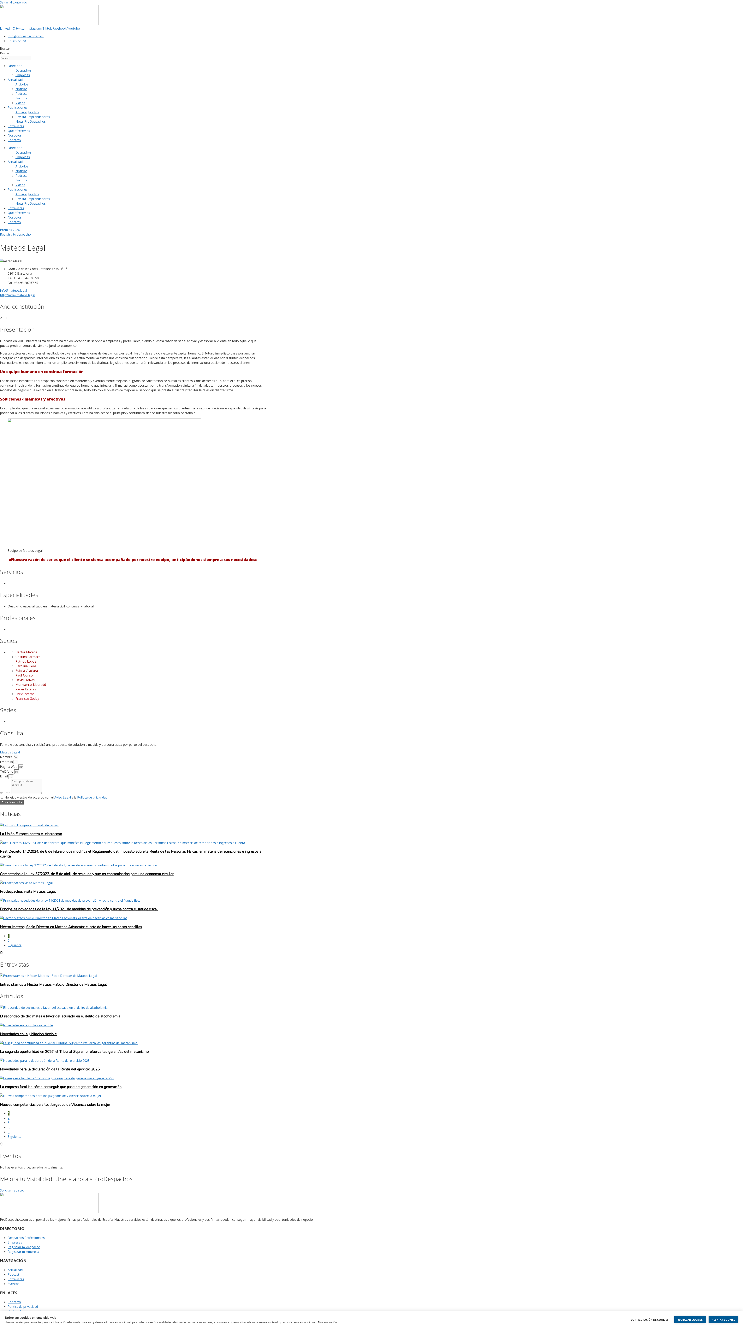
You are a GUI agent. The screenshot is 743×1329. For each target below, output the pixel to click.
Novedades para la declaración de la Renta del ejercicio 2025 (50, 1069)
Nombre (6, 757)
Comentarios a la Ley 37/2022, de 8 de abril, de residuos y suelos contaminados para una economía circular (87, 873)
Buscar (5, 48)
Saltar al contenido (13, 2)
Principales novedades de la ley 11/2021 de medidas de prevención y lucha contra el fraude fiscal (79, 909)
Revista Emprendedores (32, 117)
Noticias (21, 89)
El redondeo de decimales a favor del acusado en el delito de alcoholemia (61, 1016)
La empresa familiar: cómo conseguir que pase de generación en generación (61, 1086)
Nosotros (15, 135)
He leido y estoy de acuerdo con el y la (56, 797)
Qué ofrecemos (19, 131)
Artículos (21, 84)
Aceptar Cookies (723, 1319)
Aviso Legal (62, 797)
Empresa (7, 762)
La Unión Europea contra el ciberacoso (31, 833)
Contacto (14, 140)
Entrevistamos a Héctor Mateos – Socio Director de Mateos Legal (53, 984)
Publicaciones (17, 107)
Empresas (22, 75)
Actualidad (15, 80)
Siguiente (14, 945)
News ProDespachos (30, 121)
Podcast (21, 93)
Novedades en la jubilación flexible (28, 1034)
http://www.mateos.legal (17, 295)
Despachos (23, 70)
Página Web (9, 766)
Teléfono (7, 771)
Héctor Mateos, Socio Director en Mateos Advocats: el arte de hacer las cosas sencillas (71, 926)
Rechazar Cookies (690, 1319)
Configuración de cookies (650, 1319)
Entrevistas (16, 126)
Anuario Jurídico (27, 112)
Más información (327, 1322)
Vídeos (20, 103)
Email (4, 776)
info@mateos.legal (13, 290)
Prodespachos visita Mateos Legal (28, 891)
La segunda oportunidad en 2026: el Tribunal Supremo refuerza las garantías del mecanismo (74, 1051)
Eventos (21, 98)
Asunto (5, 793)
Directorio (15, 66)
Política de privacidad (92, 797)
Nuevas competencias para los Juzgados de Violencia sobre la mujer (55, 1104)
